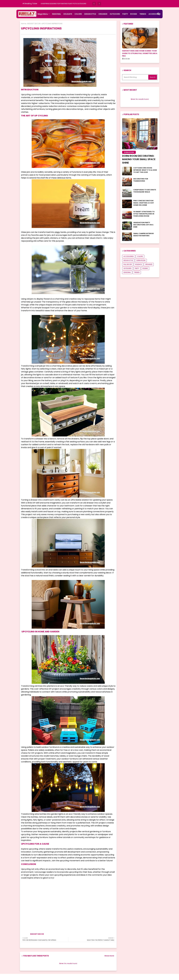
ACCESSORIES (128, 256)
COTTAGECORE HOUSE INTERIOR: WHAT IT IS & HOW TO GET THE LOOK (145, 170)
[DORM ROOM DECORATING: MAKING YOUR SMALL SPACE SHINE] (139, 134)
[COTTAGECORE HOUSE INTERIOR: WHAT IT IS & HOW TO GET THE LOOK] (127, 171)
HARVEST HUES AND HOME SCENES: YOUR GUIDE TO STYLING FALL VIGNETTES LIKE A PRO (139, 53)
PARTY (125, 14)
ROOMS (133, 14)
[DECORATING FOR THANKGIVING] (127, 182)
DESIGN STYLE (90, 14)
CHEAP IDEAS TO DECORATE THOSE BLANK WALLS (144, 191)
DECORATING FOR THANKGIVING (140, 180)
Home (23, 23)
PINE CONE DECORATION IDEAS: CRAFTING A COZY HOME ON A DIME (143, 203)
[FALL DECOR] (139, 38)
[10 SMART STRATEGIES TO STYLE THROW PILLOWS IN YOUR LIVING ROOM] (127, 215)
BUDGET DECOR (34, 23)
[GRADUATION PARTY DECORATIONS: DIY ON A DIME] (127, 226)
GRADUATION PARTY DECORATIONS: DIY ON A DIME (143, 225)
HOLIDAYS (67, 14)
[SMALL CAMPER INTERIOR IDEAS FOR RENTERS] (127, 236)
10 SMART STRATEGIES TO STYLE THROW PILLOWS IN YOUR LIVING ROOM (144, 214)
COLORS (78, 14)
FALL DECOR (127, 264)
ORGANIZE (102, 14)
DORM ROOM (140, 260)
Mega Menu (43, 14)
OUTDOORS (115, 14)
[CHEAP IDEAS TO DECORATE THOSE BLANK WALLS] (127, 193)
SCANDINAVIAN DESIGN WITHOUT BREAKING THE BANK (61, 3)
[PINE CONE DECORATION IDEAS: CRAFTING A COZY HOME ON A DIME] (127, 204)
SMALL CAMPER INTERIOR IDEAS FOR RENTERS (143, 234)
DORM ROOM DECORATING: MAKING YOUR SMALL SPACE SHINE (138, 159)
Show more (109, 956)
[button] (94, 3)
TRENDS (142, 14)
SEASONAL (56, 14)
